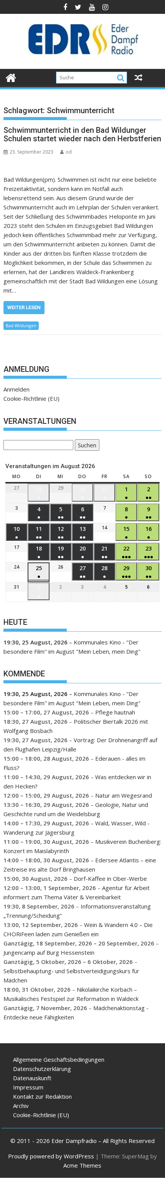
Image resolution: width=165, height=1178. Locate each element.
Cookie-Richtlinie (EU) (31, 398)
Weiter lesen (24, 307)
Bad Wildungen (21, 325)
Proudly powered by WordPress (51, 1156)
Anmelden (16, 389)
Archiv (21, 1105)
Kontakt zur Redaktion (42, 1096)
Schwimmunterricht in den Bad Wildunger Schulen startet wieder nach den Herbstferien (82, 134)
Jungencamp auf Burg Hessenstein (48, 952)
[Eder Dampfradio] (11, 77)
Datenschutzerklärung (42, 1069)
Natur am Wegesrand (123, 795)
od (69, 152)
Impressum (28, 1087)
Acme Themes (82, 1165)
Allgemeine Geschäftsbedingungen (58, 1059)
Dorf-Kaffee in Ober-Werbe (110, 878)
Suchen (85, 446)
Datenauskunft (32, 1078)
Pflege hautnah (115, 712)
